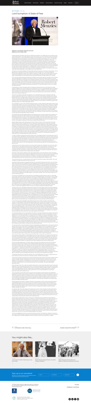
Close (71, 191)
